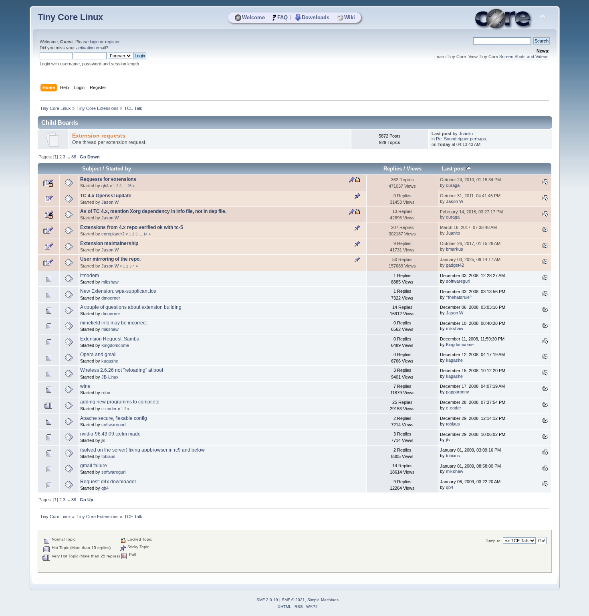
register (112, 41)
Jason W (110, 202)
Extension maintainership (109, 243)
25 (129, 186)
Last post (454, 169)
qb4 (105, 185)
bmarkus (454, 249)
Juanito (466, 133)
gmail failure (93, 465)
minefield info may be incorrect (113, 323)
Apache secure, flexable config (113, 418)
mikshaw (110, 282)
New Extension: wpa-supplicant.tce (118, 291)
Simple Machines (323, 600)
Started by (118, 169)
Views (414, 169)
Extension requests (98, 136)
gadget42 (455, 265)
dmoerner (110, 298)
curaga (453, 185)
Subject (91, 169)
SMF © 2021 (293, 600)
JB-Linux (110, 377)
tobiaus (453, 423)
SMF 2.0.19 (267, 600)
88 (73, 156)
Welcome (253, 17)
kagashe (109, 361)
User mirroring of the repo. (110, 259)
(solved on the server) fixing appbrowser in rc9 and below (142, 450)
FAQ (282, 17)
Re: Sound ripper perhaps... (463, 138)
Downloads (315, 17)
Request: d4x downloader (108, 481)
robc (105, 392)
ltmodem (89, 275)
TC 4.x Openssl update (105, 196)
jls (103, 440)
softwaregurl (458, 281)
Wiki (349, 17)
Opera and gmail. (99, 354)
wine (85, 386)
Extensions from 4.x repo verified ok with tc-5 (131, 227)
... (69, 156)
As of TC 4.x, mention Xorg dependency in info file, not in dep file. (153, 211)
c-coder (109, 408)
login (94, 41)
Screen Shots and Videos (524, 56)
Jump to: (494, 541)
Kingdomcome (115, 345)
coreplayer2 (113, 233)
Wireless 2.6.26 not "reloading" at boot (121, 370)
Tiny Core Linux (70, 17)
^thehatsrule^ (459, 297)
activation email (91, 47)
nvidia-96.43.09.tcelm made (110, 434)
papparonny (457, 391)
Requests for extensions (108, 179)
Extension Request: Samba (109, 339)
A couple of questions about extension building (131, 307)
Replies (392, 169)
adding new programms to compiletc (119, 402)
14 (145, 234)
